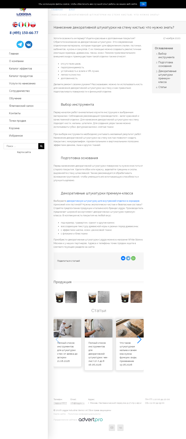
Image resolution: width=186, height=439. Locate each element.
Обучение (15, 98)
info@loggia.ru (77, 403)
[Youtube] (112, 427)
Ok (143, 4)
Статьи (162, 87)
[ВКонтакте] (123, 258)
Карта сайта (24, 152)
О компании (16, 61)
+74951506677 (60, 403)
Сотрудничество (19, 90)
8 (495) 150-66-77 (24, 33)
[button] (139, 340)
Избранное (16, 135)
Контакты (15, 113)
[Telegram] (128, 258)
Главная (14, 53)
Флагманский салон (21, 105)
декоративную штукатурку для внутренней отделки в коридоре (103, 200)
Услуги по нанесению (22, 83)
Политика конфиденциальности (84, 414)
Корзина (14, 128)
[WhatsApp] (133, 258)
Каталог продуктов (21, 76)
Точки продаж (17, 120)
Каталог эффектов (20, 68)
